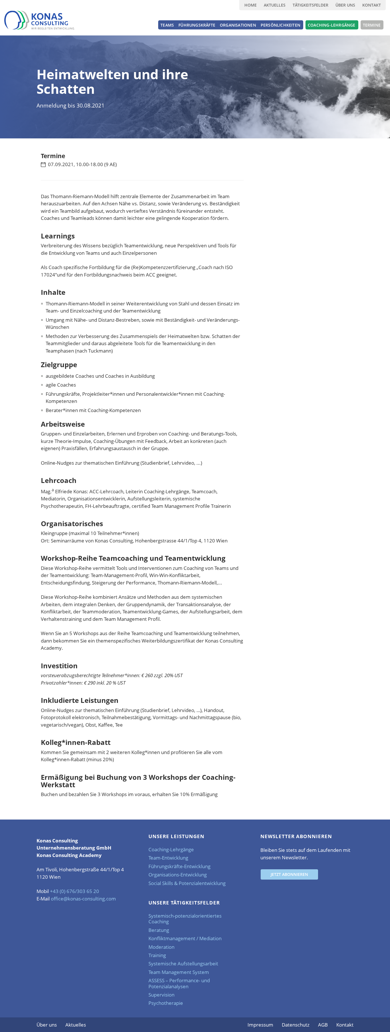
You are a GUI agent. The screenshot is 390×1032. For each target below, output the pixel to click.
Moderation (161, 947)
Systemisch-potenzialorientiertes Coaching (185, 918)
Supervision (161, 994)
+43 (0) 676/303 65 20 (74, 891)
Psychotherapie (165, 1003)
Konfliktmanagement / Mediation (185, 938)
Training (157, 955)
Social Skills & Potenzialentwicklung (187, 883)
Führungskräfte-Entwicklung (179, 866)
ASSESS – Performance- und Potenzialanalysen (179, 983)
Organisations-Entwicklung (177, 874)
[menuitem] (250, 5)
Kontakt (371, 5)
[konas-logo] (39, 20)
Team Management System (178, 972)
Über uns (345, 5)
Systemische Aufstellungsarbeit (183, 963)
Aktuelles (275, 5)
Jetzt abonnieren (289, 874)
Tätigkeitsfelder (310, 5)
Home (250, 5)
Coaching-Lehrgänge (171, 849)
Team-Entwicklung (168, 857)
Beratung (158, 930)
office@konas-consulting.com (83, 898)
